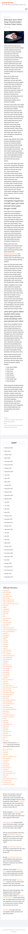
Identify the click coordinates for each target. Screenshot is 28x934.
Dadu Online (6, 711)
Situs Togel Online (7, 749)
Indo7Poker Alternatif (8, 692)
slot (4, 739)
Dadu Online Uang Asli (8, 715)
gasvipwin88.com (7, 659)
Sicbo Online (6, 713)
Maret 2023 (7, 482)
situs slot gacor (7, 767)
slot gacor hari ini (7, 780)
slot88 (4, 718)
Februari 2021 (8, 546)
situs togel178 (6, 624)
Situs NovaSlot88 (7, 666)
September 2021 (9, 529)
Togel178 (5, 642)
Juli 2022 (7, 502)
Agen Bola (5, 775)
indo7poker (6, 683)
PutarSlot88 (6, 676)
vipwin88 (5, 633)
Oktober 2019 (8, 573)
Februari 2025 (8, 454)
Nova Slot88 (6, 668)
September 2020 (9, 556)
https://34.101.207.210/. (11, 254)
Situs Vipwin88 (7, 592)
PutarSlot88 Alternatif (8, 704)
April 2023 (7, 478)
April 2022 (7, 512)
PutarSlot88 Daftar (8, 702)
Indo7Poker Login (7, 771)
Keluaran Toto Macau (8, 716)
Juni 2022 (7, 505)
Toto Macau (6, 594)
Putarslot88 (6, 764)
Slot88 (4, 607)
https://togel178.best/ (8, 600)
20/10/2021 (8, 17)
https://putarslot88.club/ (9, 700)
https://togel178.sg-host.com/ (11, 603)
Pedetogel (5, 613)
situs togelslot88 (7, 657)
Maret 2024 (7, 458)
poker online (7, 27)
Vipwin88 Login (7, 650)
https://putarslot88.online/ (10, 709)
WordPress (14, 931)
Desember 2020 (9, 549)
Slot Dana (5, 751)
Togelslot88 (6, 590)
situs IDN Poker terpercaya (14, 847)
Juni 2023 (7, 475)
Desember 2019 (9, 566)
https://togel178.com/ (8, 628)
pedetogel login (7, 731)
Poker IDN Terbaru (7, 685)
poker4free (7, 2)
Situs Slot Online (7, 622)
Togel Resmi (6, 611)
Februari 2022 (8, 515)
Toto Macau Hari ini (8, 694)
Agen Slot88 (6, 705)
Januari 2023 (8, 485)
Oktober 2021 (8, 526)
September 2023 (9, 471)
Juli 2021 (7, 532)
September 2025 (9, 448)
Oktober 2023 (8, 468)
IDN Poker (5, 605)
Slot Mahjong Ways (8, 707)
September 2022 (9, 495)
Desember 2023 (9, 461)
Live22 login (21, 801)
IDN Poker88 (6, 696)
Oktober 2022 (8, 492)
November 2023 (9, 465)
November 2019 (9, 570)
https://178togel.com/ (8, 602)
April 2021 (7, 539)
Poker (4, 616)
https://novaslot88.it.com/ (10, 756)
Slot (4, 615)
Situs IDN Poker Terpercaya (10, 687)
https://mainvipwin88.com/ (10, 629)
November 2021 (9, 522)
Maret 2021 (7, 543)
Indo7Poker (6, 698)
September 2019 (9, 577)
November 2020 (9, 553)
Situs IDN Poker (7, 618)
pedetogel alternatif (8, 822)
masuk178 (5, 626)
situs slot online (7, 782)
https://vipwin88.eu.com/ (9, 773)
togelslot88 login (7, 724)
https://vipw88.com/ (8, 679)
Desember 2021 (9, 519)
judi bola (5, 737)
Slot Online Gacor (7, 596)
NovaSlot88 (6, 670)
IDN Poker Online (7, 691)
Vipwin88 (5, 637)
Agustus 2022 (8, 499)
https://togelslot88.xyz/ (9, 631)
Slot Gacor (5, 644)
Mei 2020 (7, 560)
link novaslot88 (7, 653)
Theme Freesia (17, 929)
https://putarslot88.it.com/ (10, 778)
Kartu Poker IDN (7, 689)
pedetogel (5, 720)
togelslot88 (6, 635)
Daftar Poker (6, 598)
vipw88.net (5, 661)
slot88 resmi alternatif (8, 784)
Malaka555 (6, 741)
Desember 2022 (9, 488)
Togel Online (6, 609)
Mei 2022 (7, 509)
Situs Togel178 (7, 652)
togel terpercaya (7, 735)
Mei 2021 (7, 536)
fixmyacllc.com (7, 665)
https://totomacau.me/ (9, 655)
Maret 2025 (7, 451)
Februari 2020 (8, 563)
